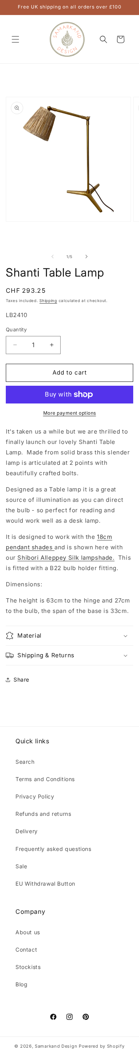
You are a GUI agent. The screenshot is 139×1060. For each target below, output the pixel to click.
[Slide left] (52, 256)
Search (25, 761)
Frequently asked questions (53, 849)
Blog (21, 984)
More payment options (69, 413)
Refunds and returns (43, 813)
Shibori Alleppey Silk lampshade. (65, 557)
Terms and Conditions (45, 779)
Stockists (28, 967)
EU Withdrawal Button (45, 883)
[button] (15, 39)
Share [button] (21, 679)
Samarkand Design (56, 1046)
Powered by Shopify (102, 1046)
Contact (26, 949)
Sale (21, 866)
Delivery (26, 831)
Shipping (48, 300)
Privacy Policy (34, 796)
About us (27, 932)
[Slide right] (86, 256)
